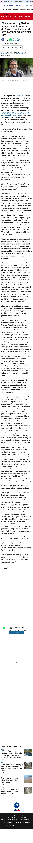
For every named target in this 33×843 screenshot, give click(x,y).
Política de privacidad (13, 819)
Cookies (3, 822)
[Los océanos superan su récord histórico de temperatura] (28, 779)
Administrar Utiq (26, 822)
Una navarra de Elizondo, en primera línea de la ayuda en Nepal (15, 17)
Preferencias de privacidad (7, 825)
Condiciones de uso (24, 819)
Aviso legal (3, 819)
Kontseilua (19, 96)
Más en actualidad (11, 746)
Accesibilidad (18, 822)
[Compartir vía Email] (18, 40)
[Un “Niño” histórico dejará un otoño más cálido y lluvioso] (28, 790)
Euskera (11, 567)
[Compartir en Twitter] (6, 40)
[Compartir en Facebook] (2, 40)
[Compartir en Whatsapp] (10, 40)
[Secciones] (2, 5)
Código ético (10, 822)
